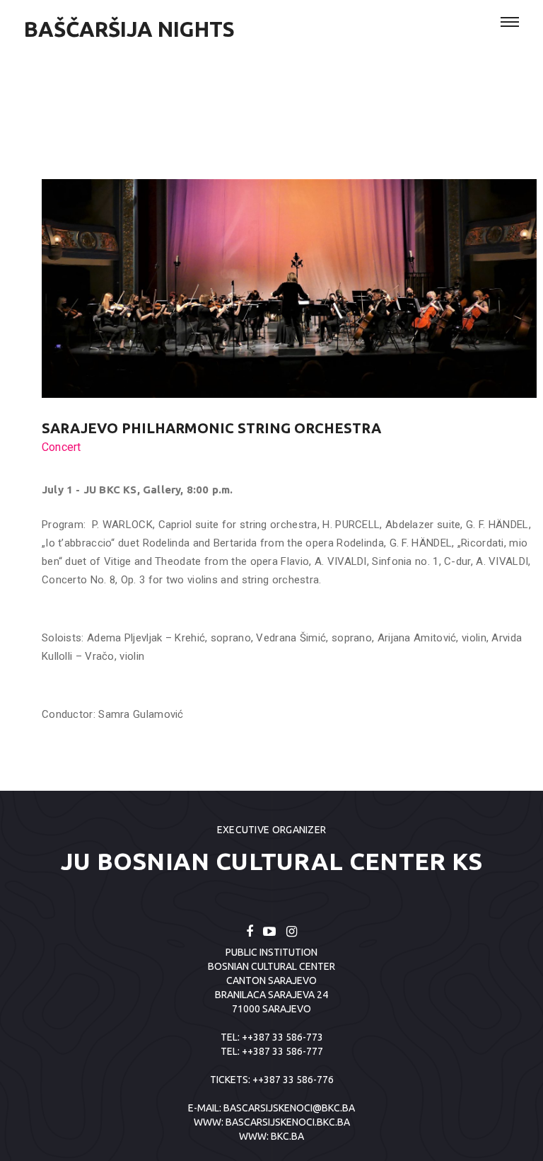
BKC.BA (287, 1136)
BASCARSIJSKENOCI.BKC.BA (288, 1122)
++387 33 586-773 (282, 1037)
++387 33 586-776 (293, 1079)
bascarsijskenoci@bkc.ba (289, 1108)
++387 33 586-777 (282, 1051)
